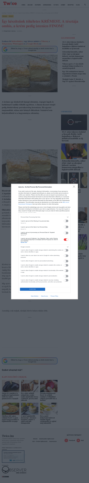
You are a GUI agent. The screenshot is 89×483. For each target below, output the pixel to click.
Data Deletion (34, 296)
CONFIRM (32, 289)
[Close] (74, 187)
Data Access (44, 296)
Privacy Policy (54, 296)
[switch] (66, 221)
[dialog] (44, 241)
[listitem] (44, 217)
